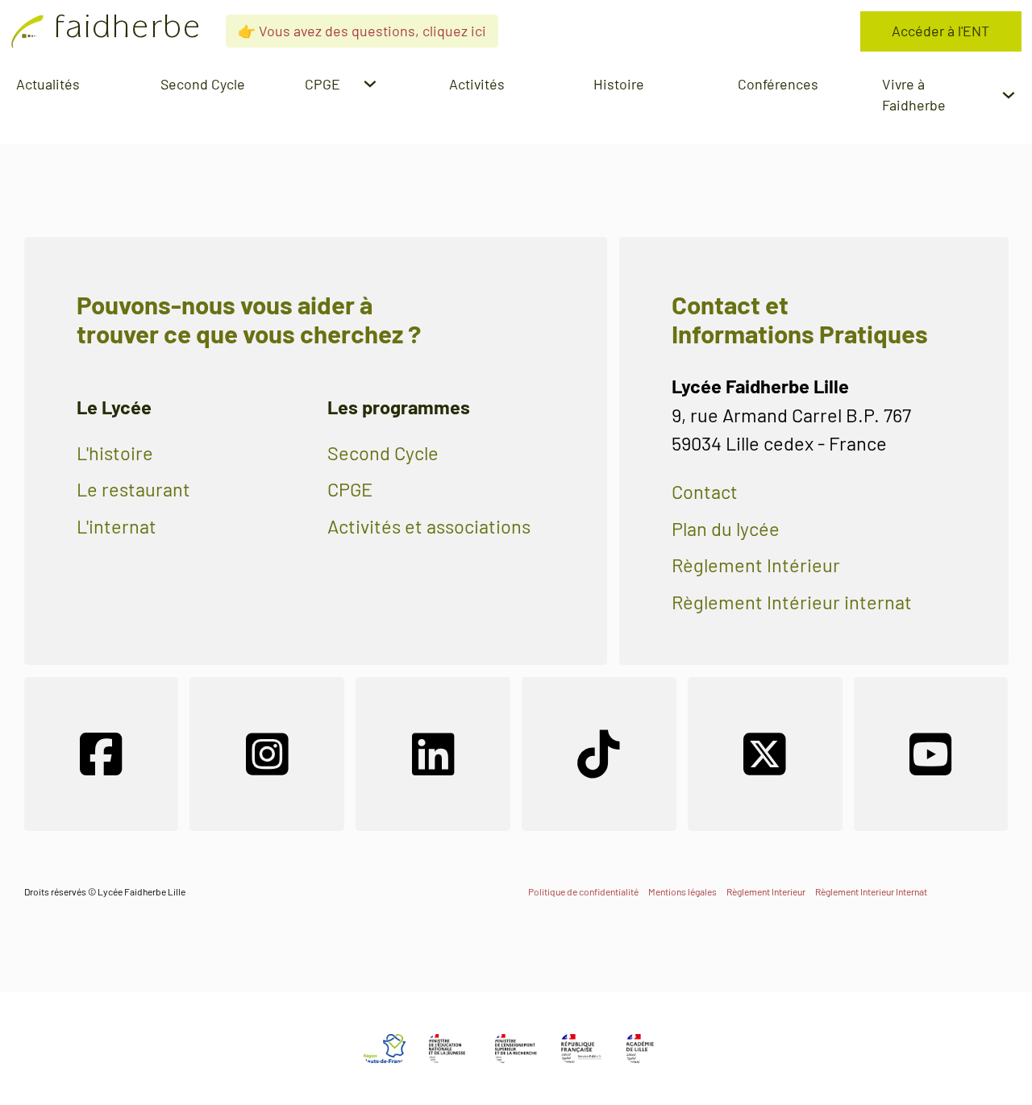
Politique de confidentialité (583, 891)
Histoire (618, 84)
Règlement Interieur (765, 891)
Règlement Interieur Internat (871, 891)
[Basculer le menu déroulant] (369, 83)
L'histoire (115, 452)
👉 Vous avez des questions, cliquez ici (362, 30)
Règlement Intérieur (756, 565)
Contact (705, 491)
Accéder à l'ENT (940, 30)
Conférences (778, 84)
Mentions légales (682, 891)
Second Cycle (202, 84)
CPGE (349, 489)
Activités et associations (429, 526)
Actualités (48, 84)
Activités (477, 84)
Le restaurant (133, 489)
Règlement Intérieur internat (792, 602)
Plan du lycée (726, 528)
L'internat (116, 526)
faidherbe (128, 31)
